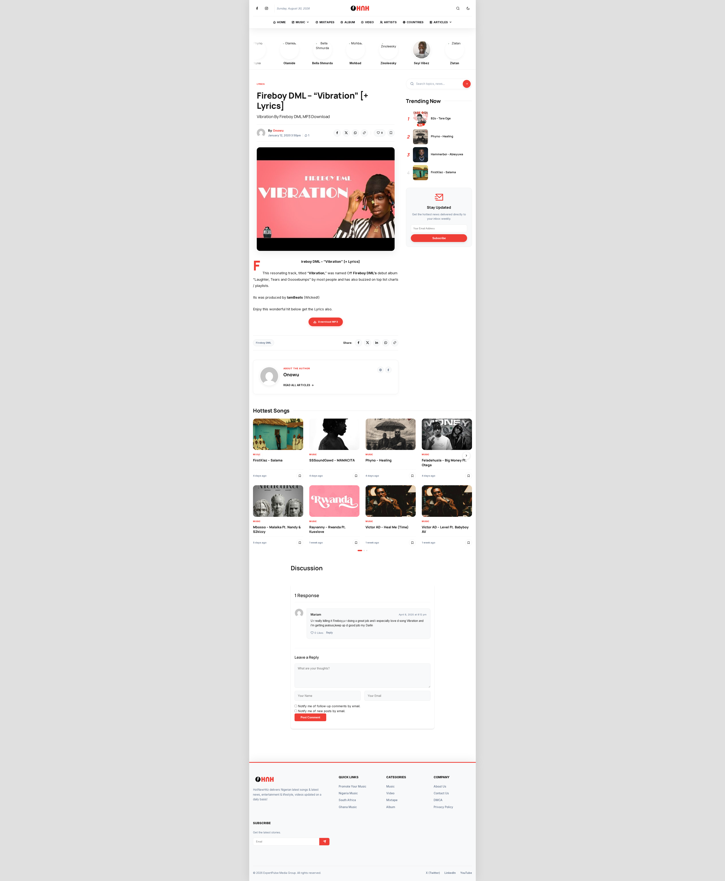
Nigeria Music (348, 793)
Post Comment (310, 717)
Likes (319, 632)
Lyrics (261, 84)
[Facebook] (337, 133)
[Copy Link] (364, 133)
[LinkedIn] (376, 342)
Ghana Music (348, 807)
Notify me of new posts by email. (321, 711)
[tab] (360, 550)
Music (257, 454)
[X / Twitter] (367, 342)
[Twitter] (346, 133)
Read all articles (296, 385)
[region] (362, 485)
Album (390, 807)
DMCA (438, 800)
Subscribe (439, 238)
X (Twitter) (433, 872)
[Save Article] (391, 133)
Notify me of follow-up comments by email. (329, 706)
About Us (440, 786)
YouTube (466, 872)
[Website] (380, 370)
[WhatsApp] (355, 133)
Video (390, 793)
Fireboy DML (263, 342)
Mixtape (391, 800)
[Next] (466, 455)
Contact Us (441, 793)
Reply (329, 632)
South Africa (347, 800)
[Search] (458, 8)
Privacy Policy (443, 807)
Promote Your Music (352, 786)
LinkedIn (450, 872)
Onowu (278, 130)
